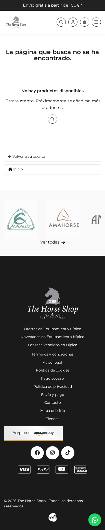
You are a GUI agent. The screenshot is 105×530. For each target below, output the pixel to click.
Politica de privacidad (52, 386)
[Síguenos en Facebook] (37, 452)
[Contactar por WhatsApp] (94, 519)
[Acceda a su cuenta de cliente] (72, 22)
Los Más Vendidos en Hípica (52, 345)
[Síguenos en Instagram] (52, 452)
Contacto (52, 402)
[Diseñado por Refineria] (52, 517)
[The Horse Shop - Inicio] (16, 22)
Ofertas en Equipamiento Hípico (52, 329)
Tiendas (52, 419)
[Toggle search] (61, 22)
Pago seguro (52, 378)
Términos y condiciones (53, 354)
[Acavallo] (20, 219)
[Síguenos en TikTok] (67, 452)
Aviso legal (52, 362)
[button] (96, 22)
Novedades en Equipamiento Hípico (52, 337)
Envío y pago (52, 395)
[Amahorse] (64, 219)
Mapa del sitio (52, 411)
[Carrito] (84, 22)
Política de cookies (52, 370)
